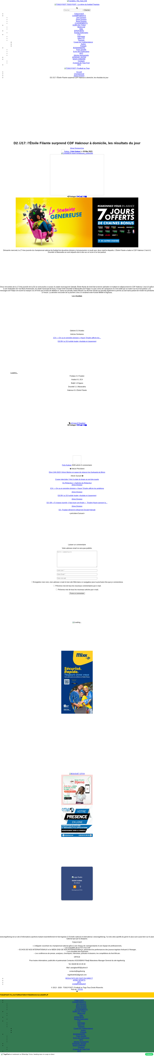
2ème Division (81, 19)
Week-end (81, 27)
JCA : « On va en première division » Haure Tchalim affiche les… (77, 338)
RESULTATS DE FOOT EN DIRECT (79, 978)
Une (82, 148)
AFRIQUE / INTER (79, 57)
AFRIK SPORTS (79, 980)
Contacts (81, 61)
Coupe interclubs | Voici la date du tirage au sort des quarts (77, 479)
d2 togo (74, 423)
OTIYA (80, 989)
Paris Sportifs (81, 50)
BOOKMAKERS (79, 48)
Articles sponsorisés (81, 55)
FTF (79, 34)
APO (81, 53)
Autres (83, 44)
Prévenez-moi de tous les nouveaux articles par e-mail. (78, 590)
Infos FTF (81, 38)
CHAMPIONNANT (79, 984)
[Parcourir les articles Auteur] (77, 463)
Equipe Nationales (81, 33)
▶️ (74, 886)
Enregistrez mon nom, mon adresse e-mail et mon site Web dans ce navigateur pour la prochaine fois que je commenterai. (78, 582)
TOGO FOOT (79, 14)
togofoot (82, 423)
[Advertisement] (77, 95)
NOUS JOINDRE (79, 59)
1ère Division (81, 17)
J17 (78, 423)
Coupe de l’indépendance (83, 42)
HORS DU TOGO (79, 25)
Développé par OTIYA (77, 890)
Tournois (81, 40)
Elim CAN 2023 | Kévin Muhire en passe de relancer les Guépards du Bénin (77, 472)
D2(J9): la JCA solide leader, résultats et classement (77, 341)
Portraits (83, 46)
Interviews (81, 36)
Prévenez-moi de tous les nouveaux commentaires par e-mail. (78, 586)
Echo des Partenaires (81, 51)
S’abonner (149, 1054)
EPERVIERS (79, 31)
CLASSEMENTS (81, 23)
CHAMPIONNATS (79, 16)
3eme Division (81, 21)
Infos (81, 29)
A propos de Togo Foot (81, 63)
